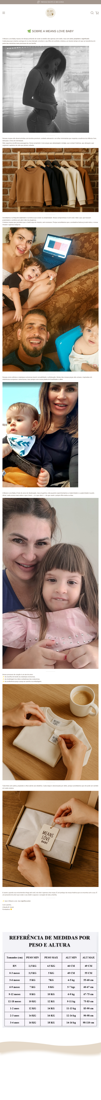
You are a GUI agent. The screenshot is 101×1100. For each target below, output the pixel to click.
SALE (4, 1057)
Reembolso (57, 1069)
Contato (55, 1084)
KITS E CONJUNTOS (9, 1072)
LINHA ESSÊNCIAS (9, 1060)
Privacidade (57, 1066)
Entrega (55, 1063)
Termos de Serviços (59, 1072)
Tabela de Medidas (59, 1078)
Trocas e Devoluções (60, 1060)
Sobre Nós (56, 1057)
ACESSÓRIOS (7, 1069)
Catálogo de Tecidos (60, 1081)
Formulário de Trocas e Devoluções (65, 1075)
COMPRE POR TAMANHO (11, 1066)
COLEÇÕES (6, 1063)
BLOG (4, 1075)
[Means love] (50, 13)
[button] (92, 13)
